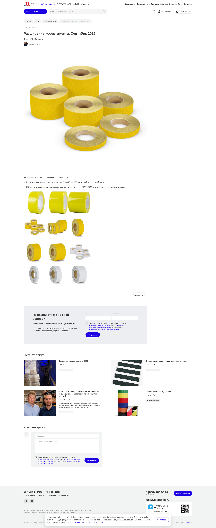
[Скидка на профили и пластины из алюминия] (127, 373)
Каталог (35, 11)
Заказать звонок (183, 493)
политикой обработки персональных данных (104, 329)
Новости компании (65, 370)
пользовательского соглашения (99, 325)
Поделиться (138, 295)
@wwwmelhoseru (161, 511)
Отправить (92, 335)
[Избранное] (154, 11)
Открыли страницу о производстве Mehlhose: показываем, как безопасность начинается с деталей (79, 394)
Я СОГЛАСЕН (162, 520)
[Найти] (104, 11)
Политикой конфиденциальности (89, 523)
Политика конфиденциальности (35, 523)
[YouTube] (31, 501)
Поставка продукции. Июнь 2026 (73, 361)
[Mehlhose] (31, 4)
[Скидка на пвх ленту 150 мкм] (127, 403)
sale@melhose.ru (81, 4)
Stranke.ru (188, 523)
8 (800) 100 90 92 (64, 4)
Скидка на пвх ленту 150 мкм (159, 392)
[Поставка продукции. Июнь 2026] (40, 373)
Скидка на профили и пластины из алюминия (166, 361)
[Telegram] (26, 501)
